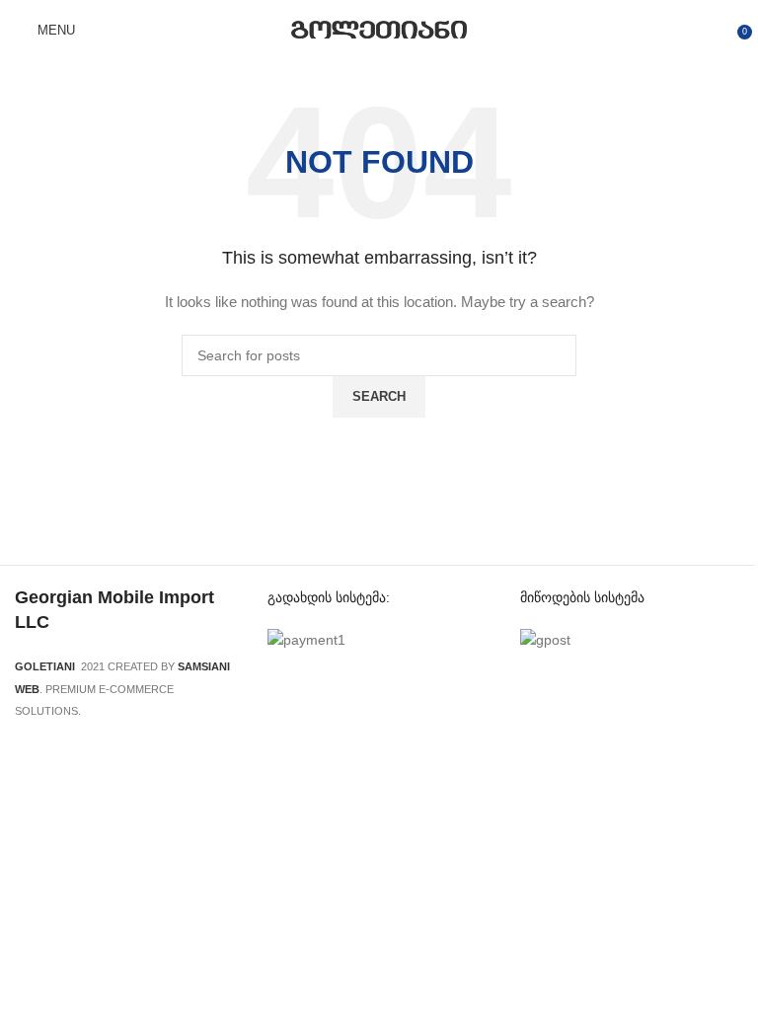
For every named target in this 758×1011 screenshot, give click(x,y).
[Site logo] (379, 29)
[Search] (102, 29)
